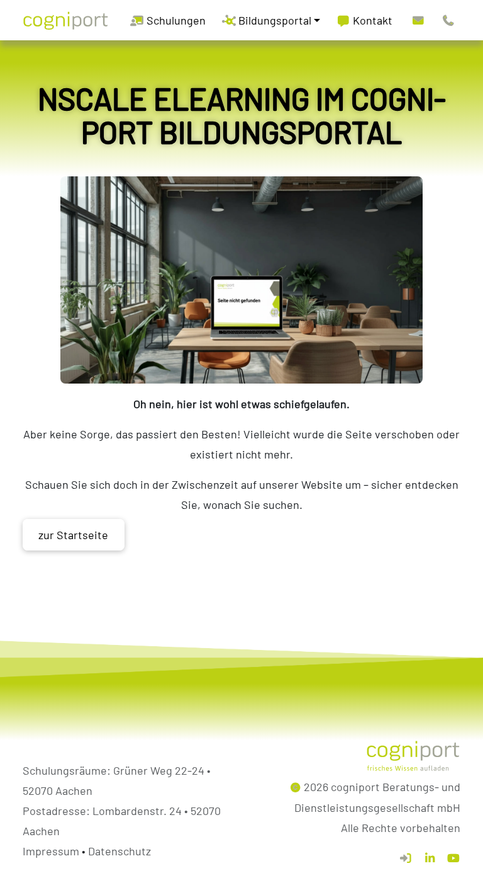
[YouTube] (453, 858)
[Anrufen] (448, 20)
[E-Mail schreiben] (418, 20)
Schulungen (175, 20)
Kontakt (371, 20)
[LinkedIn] (429, 858)
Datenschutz (119, 851)
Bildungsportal (273, 20)
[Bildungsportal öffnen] (406, 858)
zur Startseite (73, 535)
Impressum (51, 851)
